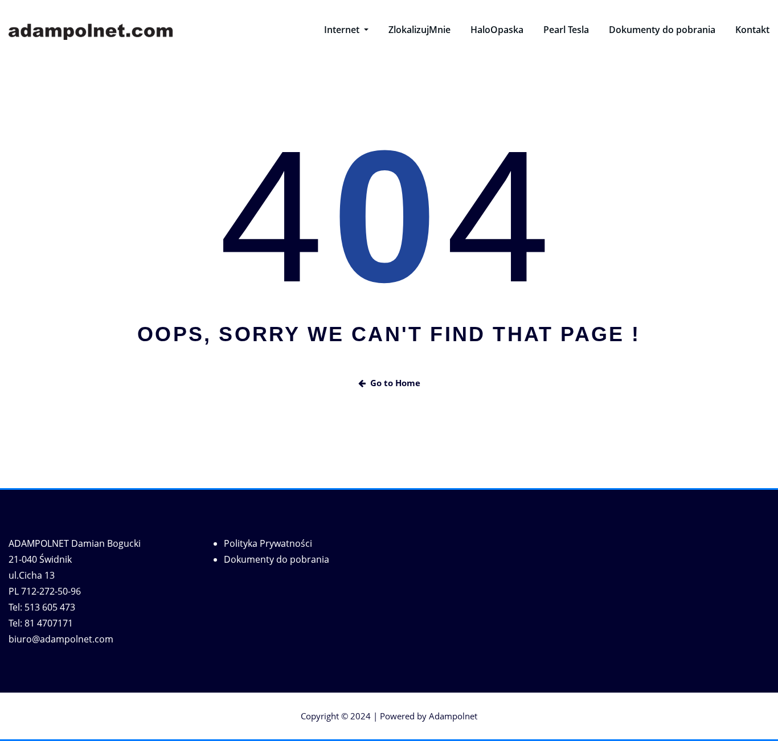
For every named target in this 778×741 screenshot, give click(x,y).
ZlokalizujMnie (419, 29)
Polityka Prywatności (268, 543)
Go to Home (395, 382)
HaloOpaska (496, 29)
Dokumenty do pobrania (662, 29)
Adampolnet (453, 716)
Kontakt (752, 29)
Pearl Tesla (566, 29)
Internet (343, 29)
